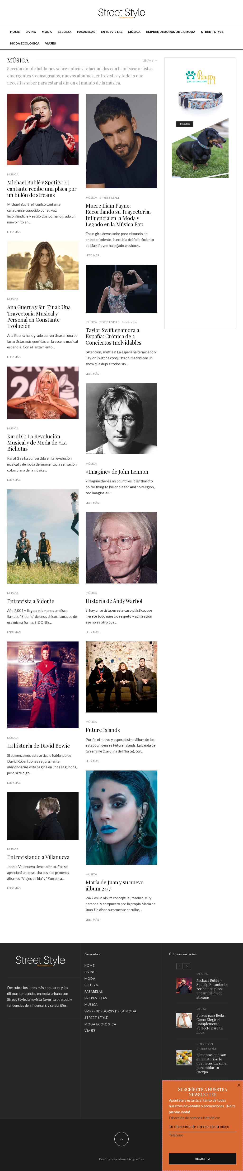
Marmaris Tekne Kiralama (50, 1087)
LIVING (30, 32)
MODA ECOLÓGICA (24, 43)
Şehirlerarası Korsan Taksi (47, 1027)
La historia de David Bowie (38, 746)
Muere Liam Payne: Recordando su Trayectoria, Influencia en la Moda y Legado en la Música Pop (118, 214)
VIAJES (50, 43)
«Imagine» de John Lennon (117, 471)
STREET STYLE (212, 32)
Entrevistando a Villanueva (38, 857)
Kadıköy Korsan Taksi (32, 1049)
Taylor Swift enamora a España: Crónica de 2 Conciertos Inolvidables (113, 336)
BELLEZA (64, 32)
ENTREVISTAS (111, 32)
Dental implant (54, 1098)
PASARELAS (86, 32)
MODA (47, 32)
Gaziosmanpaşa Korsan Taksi (37, 1071)
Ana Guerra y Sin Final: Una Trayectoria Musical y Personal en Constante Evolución (39, 316)
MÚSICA (134, 32)
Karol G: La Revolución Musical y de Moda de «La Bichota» (37, 442)
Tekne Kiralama (18, 1104)
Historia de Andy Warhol (114, 601)
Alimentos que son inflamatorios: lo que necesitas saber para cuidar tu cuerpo (212, 1063)
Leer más (13, 232)
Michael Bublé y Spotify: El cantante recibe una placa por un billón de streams (42, 188)
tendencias (129, 322)
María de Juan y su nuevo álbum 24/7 (115, 885)
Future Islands (103, 730)
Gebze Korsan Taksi (31, 1038)
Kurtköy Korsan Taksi (32, 1043)
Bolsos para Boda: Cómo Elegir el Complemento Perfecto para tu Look (210, 1023)
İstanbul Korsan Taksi (23, 1032)
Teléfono (176, 1135)
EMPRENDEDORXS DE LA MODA (170, 32)
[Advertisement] (200, 251)
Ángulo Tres (136, 1159)
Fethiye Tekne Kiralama (39, 1082)
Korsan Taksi (16, 1027)
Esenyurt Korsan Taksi (23, 1076)
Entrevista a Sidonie (30, 601)
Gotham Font (32, 1098)
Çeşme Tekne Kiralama (24, 1093)
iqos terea (14, 1098)
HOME (15, 32)
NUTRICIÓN (204, 1044)
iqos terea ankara (56, 1093)
